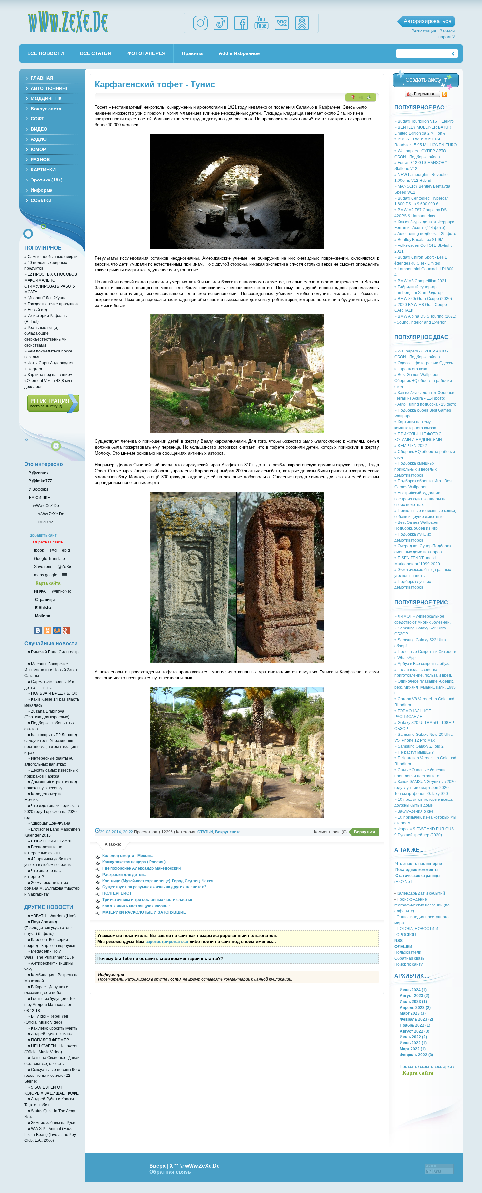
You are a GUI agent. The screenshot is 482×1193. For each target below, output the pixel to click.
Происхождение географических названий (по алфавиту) (422, 905)
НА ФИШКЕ (39, 497)
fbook (38, 550)
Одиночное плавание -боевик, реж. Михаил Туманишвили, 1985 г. (425, 687)
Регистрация (424, 31)
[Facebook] (241, 29)
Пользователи (407, 952)
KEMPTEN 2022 (410, 445)
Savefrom (43, 567)
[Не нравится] (353, 97)
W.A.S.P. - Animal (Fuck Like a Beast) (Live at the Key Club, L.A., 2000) (50, 1134)
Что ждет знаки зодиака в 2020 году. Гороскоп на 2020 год (51, 811)
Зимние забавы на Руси (51, 1122)
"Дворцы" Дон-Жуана (45, 298)
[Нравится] (369, 97)
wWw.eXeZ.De (46, 505)
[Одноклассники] (444, 94)
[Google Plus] (66, 630)
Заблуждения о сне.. (414, 811)
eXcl (53, 550)
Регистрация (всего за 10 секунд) (53, 403)
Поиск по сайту (408, 964)
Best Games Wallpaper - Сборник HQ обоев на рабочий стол (423, 381)
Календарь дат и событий (421, 893)
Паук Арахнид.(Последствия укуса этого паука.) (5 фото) (48, 928)
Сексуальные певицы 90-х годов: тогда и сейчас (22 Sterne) (52, 1075)
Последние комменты (416, 869)
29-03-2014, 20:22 (116, 832)
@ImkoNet (61, 591)
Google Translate (49, 558)
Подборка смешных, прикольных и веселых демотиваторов (415, 469)
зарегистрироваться (167, 941)
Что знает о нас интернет (419, 864)
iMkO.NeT (403, 881)
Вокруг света (228, 832)
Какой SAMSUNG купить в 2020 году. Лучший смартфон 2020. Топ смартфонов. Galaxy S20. (425, 787)
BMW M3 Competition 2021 (420, 281)
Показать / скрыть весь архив (427, 1066)
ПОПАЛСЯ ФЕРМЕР (48, 1040)
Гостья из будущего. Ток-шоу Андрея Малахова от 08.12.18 (50, 1004)
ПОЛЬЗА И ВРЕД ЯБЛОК (52, 693)
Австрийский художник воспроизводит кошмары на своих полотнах (420, 499)
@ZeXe (64, 567)
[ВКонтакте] (38, 630)
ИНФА (40, 591)
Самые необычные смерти (51, 256)
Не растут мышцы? (414, 752)
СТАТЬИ (205, 832)
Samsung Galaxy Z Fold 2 (419, 746)
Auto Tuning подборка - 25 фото (425, 233)
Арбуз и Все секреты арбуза (422, 663)
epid (65, 550)
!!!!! (64, 575)
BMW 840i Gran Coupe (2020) (423, 298)
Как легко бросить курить (52, 1028)
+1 (361, 97)
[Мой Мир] (57, 630)
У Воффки (38, 489)
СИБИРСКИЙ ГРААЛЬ (50, 841)
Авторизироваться (427, 21)
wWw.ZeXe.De (68, 21)
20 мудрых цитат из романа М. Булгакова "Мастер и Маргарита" (52, 888)
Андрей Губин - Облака (51, 1034)
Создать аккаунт (426, 79)
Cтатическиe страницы (417, 875)
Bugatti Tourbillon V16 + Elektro (424, 121)
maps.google (45, 575)
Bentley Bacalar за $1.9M (418, 239)
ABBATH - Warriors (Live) (52, 916)
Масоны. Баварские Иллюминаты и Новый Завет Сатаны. (51, 670)
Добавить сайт (43, 535)
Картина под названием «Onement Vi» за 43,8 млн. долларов (48, 381)
